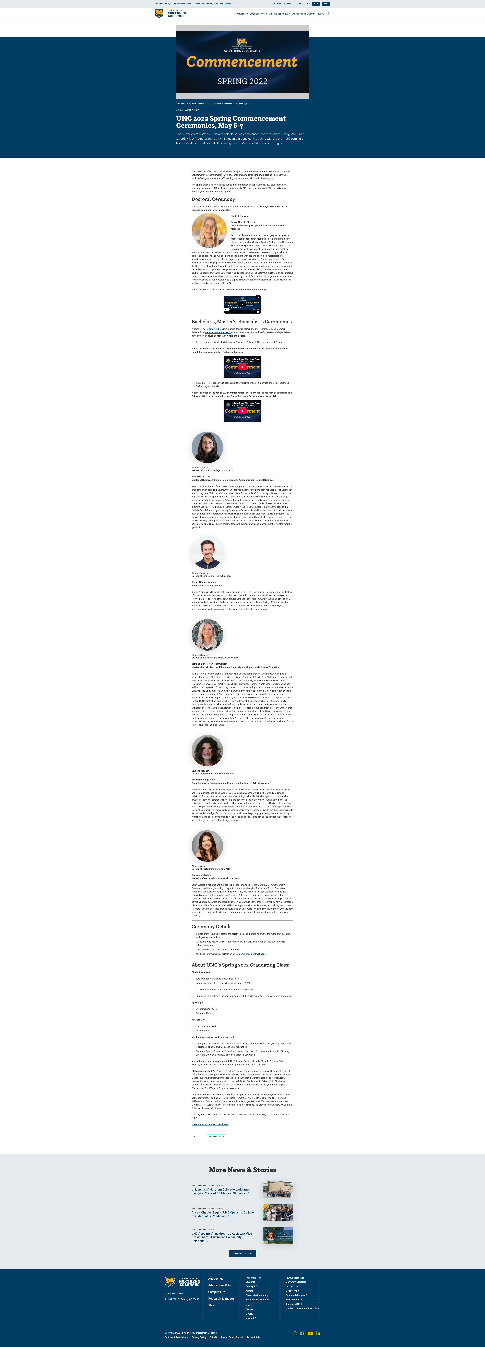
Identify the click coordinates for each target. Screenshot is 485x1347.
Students (158, 4)
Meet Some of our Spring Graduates (210, 1124)
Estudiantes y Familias (224, 4)
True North (180, 104)
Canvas (249, 1309)
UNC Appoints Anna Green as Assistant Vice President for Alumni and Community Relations (222, 1237)
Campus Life (282, 13)
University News (216, 1136)
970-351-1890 (175, 1293)
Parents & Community (204, 4)
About (321, 13)
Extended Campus (295, 1295)
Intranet (250, 1318)
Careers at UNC (294, 1304)
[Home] (170, 13)
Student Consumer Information (302, 1308)
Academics (241, 13)
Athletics (277, 4)
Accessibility (253, 1337)
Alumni (190, 4)
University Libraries (296, 1282)
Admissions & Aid (261, 13)
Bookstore (291, 1290)
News (308, 4)
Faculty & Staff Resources (174, 4)
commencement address (218, 332)
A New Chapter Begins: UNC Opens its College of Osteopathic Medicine (223, 1214)
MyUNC (249, 1313)
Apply (326, 4)
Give (316, 4)
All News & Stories (196, 104)
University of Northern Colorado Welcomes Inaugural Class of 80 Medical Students (221, 1191)
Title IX (213, 1337)
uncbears (291, 1286)
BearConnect (293, 1299)
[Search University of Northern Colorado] (329, 13)
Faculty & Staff (253, 1286)
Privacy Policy (199, 1337)
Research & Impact (303, 13)
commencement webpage (252, 954)
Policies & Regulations (176, 1337)
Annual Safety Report (232, 1337)
